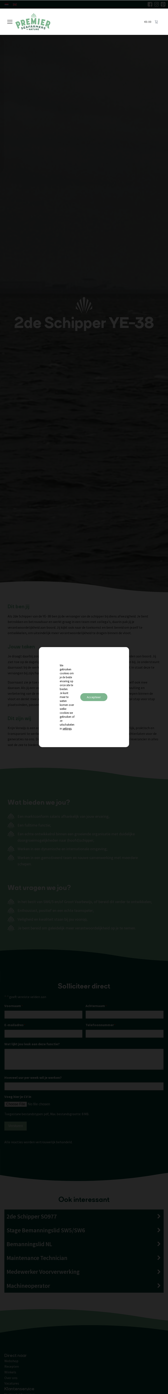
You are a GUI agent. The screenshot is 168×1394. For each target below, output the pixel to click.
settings (67, 728)
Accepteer (94, 697)
